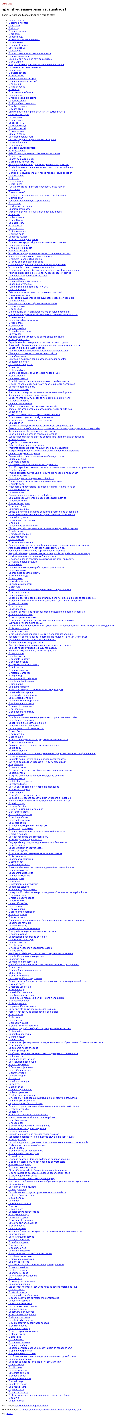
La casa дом (15, 50)
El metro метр (16, 531)
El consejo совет (17, 1375)
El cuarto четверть (18, 670)
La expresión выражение (22, 520)
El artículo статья (17, 895)
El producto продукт (19, 575)
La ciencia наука (17, 822)
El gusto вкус (15, 578)
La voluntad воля (17, 784)
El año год (13, 28)
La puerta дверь (17, 300)
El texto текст (15, 861)
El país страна (16, 61)
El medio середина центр (22, 97)
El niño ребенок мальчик (22, 103)
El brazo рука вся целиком (22, 617)
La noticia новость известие (23, 725)
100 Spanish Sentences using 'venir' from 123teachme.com (50, 1409)
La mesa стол (15, 422)
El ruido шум (15, 1367)
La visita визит (16, 906)
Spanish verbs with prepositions (31, 1405)
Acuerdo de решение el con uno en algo (30, 256)
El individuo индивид (19, 1164)
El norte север (16, 989)
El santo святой (16, 192)
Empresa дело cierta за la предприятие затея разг (35, 481)
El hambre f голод (18, 1392)
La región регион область (22, 1186)
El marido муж (16, 1156)
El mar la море (16, 653)
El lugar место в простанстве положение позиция (36, 64)
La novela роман (17, 1228)
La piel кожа (15, 973)
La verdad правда (17, 142)
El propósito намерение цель (24, 795)
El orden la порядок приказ (23, 239)
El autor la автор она (19, 503)
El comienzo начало (19, 1342)
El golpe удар (15, 675)
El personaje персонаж (20, 742)
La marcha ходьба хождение (24, 453)
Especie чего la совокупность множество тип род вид (38, 342)
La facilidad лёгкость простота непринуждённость (36, 1264)
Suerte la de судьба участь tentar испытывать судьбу (37, 761)
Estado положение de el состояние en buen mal (34, 292)
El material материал (19, 672)
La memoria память (18, 595)
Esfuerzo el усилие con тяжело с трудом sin (32, 406)
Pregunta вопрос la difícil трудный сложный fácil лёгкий (38, 447)
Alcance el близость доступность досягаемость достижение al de (45, 1231)
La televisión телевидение (22, 1223)
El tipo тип (14, 1398)
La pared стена (16, 772)
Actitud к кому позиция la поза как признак (32, 650)
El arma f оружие (17, 914)
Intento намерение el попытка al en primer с (32, 1117)
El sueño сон (15, 564)
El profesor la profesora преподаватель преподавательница (41, 620)
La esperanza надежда (20, 872)
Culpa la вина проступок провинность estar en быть (37, 1192)
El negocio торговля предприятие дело (30, 948)
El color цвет (15, 309)
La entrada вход (17, 656)
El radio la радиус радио (21, 898)
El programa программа (21, 161)
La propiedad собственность (24, 572)
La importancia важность (21, 386)
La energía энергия (18, 1050)
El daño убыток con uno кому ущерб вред (31, 1178)
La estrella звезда (17, 1384)
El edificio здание (17, 750)
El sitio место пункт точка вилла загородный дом (35, 689)
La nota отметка (17, 942)
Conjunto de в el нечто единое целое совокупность (37, 759)
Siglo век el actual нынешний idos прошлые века (35, 211)
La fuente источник (19, 864)
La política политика (19, 475)
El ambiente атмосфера (21, 703)
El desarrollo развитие (20, 706)
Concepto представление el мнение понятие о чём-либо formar (44, 1106)
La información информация (23, 700)
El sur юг (13, 1206)
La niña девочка (17, 1189)
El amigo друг (15, 197)
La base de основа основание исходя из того (33, 464)
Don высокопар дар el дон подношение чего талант (37, 242)
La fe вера (14, 1200)
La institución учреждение (22, 1275)
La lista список (16, 1184)
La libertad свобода (18, 400)
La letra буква (15, 950)
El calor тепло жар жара (21, 1095)
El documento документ (21, 1220)
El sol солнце (15, 709)
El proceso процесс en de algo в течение (30, 417)
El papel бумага (16, 220)
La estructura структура (21, 1311)
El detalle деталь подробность (25, 839)
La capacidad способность (22, 695)
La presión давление (19, 1070)
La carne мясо (16, 539)
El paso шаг (14, 203)
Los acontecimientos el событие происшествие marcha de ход (42, 1286)
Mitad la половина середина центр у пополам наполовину (40, 634)
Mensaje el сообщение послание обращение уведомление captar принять (49, 1181)
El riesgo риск (15, 1123)
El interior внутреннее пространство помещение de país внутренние (46, 611)
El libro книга (15, 184)
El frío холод (15, 1278)
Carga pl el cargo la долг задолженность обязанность (37, 842)
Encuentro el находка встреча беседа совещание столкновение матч (46, 920)
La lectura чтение (17, 925)
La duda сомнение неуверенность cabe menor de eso (38, 350)
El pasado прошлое (19, 1000)
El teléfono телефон (19, 1109)
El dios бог (14, 214)
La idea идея (15, 117)
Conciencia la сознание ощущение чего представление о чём (42, 717)
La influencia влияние (20, 1256)
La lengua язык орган (20, 584)
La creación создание (20, 1359)
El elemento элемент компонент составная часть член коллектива (45, 600)
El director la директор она (22, 889)
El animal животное (18, 461)
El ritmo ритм (15, 967)
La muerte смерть (18, 378)
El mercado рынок (18, 603)
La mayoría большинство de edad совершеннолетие (37, 497)
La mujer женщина (18, 56)
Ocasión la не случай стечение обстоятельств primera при (40, 425)
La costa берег (16, 1289)
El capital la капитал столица (23, 664)
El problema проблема (20, 92)
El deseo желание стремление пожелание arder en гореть (41, 559)
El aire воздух (15, 325)
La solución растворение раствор (26, 956)
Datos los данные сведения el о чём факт (31, 478)
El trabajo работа (17, 72)
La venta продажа (18, 1217)
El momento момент (19, 45)
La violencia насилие (19, 1378)
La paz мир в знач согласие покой (27, 722)
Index (10, 1413)
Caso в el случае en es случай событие (30, 59)
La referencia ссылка (19, 1203)
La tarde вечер (16, 175)
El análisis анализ (17, 1325)
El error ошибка (16, 778)
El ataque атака (16, 1334)
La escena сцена (17, 1309)
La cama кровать (17, 1370)
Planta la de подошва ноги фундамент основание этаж (38, 739)
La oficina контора (18, 1273)
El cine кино (14, 1336)
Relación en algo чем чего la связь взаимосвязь (34, 153)
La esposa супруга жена (21, 1059)
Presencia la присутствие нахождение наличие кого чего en (41, 486)
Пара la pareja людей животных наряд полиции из (36, 998)
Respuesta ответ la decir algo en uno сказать (32, 431)
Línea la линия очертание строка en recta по (32, 434)
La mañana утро (17, 356)
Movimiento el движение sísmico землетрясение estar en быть (43, 314)
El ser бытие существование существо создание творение (41, 297)
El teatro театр (16, 945)
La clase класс (16, 228)
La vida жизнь (15, 42)
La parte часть (16, 20)
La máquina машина (19, 875)
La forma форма (17, 47)
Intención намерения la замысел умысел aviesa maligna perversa (43, 964)
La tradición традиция (20, 992)
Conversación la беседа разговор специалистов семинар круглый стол (47, 981)
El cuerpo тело (16, 156)
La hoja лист (15, 1111)
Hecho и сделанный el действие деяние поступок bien (38, 164)
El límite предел (16, 1036)
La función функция (19, 509)
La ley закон (15, 334)
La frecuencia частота (20, 1303)
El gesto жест (15, 1209)
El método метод (17, 1292)
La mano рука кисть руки (22, 78)
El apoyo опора (16, 909)
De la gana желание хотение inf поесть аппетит (34, 1361)
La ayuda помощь (18, 581)
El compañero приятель (21, 711)
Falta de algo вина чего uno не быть (28, 286)
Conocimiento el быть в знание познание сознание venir (39, 397)
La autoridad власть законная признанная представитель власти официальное (52, 753)
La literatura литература (21, 1236)
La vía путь (14, 1084)
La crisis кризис (16, 1234)
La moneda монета (18, 1261)
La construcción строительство (25, 847)
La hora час (14, 70)
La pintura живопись (19, 1250)
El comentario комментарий (23, 1153)
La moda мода (16, 1364)
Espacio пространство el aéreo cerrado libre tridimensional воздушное (46, 436)
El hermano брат (17, 506)
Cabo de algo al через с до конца (26, 445)
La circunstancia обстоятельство (26, 728)
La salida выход (16, 714)
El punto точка (16, 75)
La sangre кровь (17, 609)
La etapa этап (15, 1020)
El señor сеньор (17, 170)
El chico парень (16, 1225)
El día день (14, 34)
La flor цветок (15, 1056)
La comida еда (16, 959)
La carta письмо (17, 570)
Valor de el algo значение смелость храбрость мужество (39, 272)
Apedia (7, 3)
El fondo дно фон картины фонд (25, 261)
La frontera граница (19, 1328)
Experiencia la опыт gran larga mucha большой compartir (38, 311)
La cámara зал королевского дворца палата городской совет (42, 1356)
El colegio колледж (18, 1214)
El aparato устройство (20, 1350)
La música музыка (18, 517)
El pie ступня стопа (19, 339)
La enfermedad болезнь (21, 681)
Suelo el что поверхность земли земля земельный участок (41, 392)
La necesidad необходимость (24, 281)
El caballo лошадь (17, 834)
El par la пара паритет (20, 814)
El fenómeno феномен (20, 1067)
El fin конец (14, 84)
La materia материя (18, 686)
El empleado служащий (21, 1259)
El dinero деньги (17, 231)
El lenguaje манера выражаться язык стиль (32, 931)
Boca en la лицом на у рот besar (25, 642)
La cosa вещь (15, 36)
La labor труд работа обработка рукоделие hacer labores (39, 1028)
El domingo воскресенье (21, 1281)
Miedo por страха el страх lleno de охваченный (34, 414)
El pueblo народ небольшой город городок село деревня (40, 172)
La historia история (18, 114)
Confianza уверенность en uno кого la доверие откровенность (43, 1053)
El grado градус (16, 803)
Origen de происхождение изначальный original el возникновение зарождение (52, 597)
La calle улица (15, 181)
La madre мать (16, 222)
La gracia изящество (19, 209)
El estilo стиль (16, 734)
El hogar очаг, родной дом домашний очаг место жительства (42, 1098)
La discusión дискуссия (21, 1195)
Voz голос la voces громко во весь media (31, 267)
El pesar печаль (16, 317)
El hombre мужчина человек (24, 39)
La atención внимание (20, 403)
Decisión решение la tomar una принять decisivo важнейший (41, 514)
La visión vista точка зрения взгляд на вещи (32, 1009)
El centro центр (16, 278)
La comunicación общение (22, 678)
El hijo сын (14, 89)
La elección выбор (18, 903)
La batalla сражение (19, 1239)
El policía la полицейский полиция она (29, 1125)
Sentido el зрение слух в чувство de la (29, 200)
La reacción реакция (19, 1284)
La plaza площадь (18, 1131)
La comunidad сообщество (23, 1295)
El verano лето (16, 984)
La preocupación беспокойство (25, 1103)
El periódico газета (18, 811)
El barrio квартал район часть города (28, 1323)
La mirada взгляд (17, 1386)
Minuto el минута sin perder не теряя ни (30, 420)
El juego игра (15, 322)
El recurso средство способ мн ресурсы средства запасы (40, 770)
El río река (13, 522)
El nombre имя (16, 131)
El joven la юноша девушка (22, 561)
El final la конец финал (20, 247)
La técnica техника (18, 1373)
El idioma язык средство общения (26, 1145)
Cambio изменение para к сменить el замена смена (36, 111)
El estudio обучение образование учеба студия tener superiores (43, 270)
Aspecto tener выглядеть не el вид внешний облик (36, 336)
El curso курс (15, 606)
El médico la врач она (19, 534)
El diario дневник (17, 1003)
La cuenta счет (16, 95)
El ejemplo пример (18, 22)
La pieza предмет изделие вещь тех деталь (32, 647)
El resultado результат (20, 331)
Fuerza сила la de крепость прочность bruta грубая (36, 186)
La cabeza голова (18, 236)
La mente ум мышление (21, 1100)
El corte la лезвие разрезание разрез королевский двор (39, 1173)
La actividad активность (21, 159)
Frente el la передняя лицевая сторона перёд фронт (37, 195)
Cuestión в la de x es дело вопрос (26, 347)
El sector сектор (17, 1248)
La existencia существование (24, 928)
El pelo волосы (16, 1198)
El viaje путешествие (19, 295)
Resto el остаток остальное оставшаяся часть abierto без (40, 409)
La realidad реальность (20, 136)
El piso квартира (17, 856)
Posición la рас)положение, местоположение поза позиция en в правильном (51, 467)
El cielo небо (15, 1031)
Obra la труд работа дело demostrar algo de (32, 139)
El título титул (15, 667)
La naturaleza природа (20, 692)
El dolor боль (15, 731)
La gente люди (16, 1400)
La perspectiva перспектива (23, 1211)
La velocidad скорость (20, 1320)
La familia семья (17, 134)
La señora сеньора (18, 1081)
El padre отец (15, 109)
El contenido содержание (22, 1167)
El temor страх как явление (23, 1331)
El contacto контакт (19, 659)
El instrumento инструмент (23, 884)
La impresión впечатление (22, 961)
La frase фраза (16, 878)
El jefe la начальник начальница (25, 809)
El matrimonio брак (18, 1267)
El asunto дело (16, 484)
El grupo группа (17, 150)
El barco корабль (17, 1345)
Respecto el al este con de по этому (27, 395)
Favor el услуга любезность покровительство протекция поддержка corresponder (54, 428)
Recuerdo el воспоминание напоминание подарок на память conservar (47, 636)
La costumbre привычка (21, 720)
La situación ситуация (20, 206)
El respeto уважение (19, 986)
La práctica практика (19, 1034)
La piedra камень (17, 756)
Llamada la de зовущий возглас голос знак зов (33, 1134)
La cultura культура (18, 489)
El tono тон (14, 1078)
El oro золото (15, 1014)
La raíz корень (16, 1148)
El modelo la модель (19, 789)
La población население (21, 995)
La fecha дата (15, 792)
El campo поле (16, 234)
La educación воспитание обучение (28, 936)
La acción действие (19, 361)
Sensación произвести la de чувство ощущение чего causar (41, 1136)
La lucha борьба (17, 806)
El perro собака (16, 1045)
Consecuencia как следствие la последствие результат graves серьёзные (49, 545)
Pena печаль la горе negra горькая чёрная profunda (36, 550)
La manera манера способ (22, 81)
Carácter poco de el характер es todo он (30, 495)
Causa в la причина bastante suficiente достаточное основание (43, 511)
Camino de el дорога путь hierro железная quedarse (37, 264)
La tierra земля (16, 217)
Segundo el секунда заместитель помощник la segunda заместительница (49, 553)
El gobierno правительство (23, 442)
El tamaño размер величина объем (27, 825)
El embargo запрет (18, 106)
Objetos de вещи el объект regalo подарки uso (34, 372)
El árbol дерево (16, 917)
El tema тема (15, 225)
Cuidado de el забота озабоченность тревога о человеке (39, 797)
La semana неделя (18, 245)
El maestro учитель (18, 1064)
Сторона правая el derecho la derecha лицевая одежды (39, 1159)
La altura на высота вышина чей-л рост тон (32, 556)
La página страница (19, 1300)
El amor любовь (16, 375)
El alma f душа (16, 1086)
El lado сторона (16, 86)
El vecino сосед (16, 1245)
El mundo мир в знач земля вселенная (29, 53)
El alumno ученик (17, 1073)
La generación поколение (22, 1006)
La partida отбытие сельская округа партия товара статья (40, 1348)
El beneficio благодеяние (22, 1314)
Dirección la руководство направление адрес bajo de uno (39, 645)
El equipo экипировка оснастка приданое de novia (36, 775)
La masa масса (16, 1039)
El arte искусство (17, 536)
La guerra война (17, 328)
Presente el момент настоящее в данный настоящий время (41, 867)
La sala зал (14, 881)
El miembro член (17, 767)
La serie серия (16, 492)
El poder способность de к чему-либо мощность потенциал (41, 384)
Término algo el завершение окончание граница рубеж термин (43, 528)
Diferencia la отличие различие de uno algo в (32, 353)
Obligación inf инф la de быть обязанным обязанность (37, 1170)
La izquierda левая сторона (23, 1048)
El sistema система (18, 389)
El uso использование (20, 614)
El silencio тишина (18, 1023)
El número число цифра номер (25, 259)
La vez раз (14, 25)
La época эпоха (16, 306)
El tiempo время (17, 31)
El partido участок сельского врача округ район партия (38, 381)
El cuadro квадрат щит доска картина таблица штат (36, 831)
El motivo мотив (17, 470)
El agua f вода (15, 120)
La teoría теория (17, 1075)
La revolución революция (22, 1061)
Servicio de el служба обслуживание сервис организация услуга (44, 345)
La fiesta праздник (18, 1092)
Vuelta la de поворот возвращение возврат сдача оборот (39, 589)
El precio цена (16, 736)
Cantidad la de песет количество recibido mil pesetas (37, 359)
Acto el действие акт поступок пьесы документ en (36, 547)
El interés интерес (18, 250)
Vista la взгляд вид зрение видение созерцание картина (39, 253)
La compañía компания (20, 859)
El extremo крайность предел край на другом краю (36, 1161)
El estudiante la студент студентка (27, 1128)
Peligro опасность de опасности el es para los (33, 1011)
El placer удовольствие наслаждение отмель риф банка (39, 1395)
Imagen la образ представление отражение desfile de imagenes (43, 450)
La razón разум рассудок (21, 147)
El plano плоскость (18, 628)
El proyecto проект (18, 592)
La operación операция (20, 939)
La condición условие (20, 284)
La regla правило (17, 1120)
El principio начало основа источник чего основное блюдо (40, 167)
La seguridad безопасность (23, 525)
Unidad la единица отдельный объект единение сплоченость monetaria (48, 1142)
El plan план (14, 586)
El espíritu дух (15, 764)
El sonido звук (16, 1381)
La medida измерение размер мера (27, 275)
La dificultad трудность (20, 781)
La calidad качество (19, 820)
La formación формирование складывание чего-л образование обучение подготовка (55, 1042)
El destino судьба (17, 934)
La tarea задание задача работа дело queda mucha (36, 567)
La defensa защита (18, 886)
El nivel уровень (17, 439)
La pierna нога (16, 1389)
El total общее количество (22, 1175)
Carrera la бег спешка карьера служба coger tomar (36, 456)
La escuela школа (18, 500)
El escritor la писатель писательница (28, 1114)
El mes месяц (15, 145)
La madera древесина (20, 1089)
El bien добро (15, 684)
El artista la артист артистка (23, 1025)
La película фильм (17, 900)
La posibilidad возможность (23, 320)
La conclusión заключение (22, 1306)
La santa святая (16, 845)
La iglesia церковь (18, 1270)
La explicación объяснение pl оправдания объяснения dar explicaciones (47, 892)
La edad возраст (17, 289)
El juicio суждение (18, 850)
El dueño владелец (18, 1242)
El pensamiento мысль (20, 542)
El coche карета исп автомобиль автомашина (33, 1298)
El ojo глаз (13, 178)
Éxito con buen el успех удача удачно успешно (33, 745)
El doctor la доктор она (20, 828)
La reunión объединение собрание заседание (33, 786)
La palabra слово (17, 100)
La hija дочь (14, 747)
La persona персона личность (24, 67)
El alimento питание (19, 1317)
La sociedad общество (20, 364)
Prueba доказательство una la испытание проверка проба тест (43, 472)
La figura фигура (17, 459)
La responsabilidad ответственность (28, 836)
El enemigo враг (17, 1139)
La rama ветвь (16, 1339)
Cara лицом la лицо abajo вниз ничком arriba (32, 303)
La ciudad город (17, 125)
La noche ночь (16, 122)
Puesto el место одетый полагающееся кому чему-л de (39, 800)
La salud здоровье (18, 631)
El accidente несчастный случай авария (30, 1253)
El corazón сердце (18, 661)
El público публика (18, 817)
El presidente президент (21, 911)
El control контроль (18, 975)
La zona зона (15, 411)
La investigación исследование (25, 978)
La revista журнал (18, 870)
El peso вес (14, 367)
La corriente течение (19, 923)
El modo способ (17, 128)
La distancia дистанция (20, 697)
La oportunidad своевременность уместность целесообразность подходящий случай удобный (61, 625)
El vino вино (14, 1017)
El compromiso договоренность (25, 1150)
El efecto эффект (17, 370)
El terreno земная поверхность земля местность (35, 853)
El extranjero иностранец (22, 1353)
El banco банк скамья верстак (24, 970)
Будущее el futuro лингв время (25, 622)
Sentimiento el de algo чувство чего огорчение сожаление (40, 953)
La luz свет (14, 189)
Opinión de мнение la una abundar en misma (32, 639)
